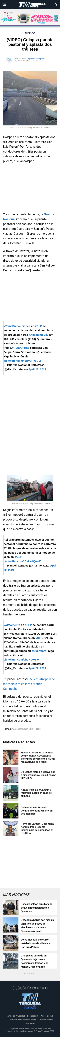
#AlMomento (12, 625)
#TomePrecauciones (17, 326)
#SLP (38, 326)
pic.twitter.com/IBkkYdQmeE (22, 561)
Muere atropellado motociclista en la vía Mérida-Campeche (29, 684)
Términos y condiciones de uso (22, 1020)
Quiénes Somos (46, 1020)
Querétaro (17, 729)
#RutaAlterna (20, 347)
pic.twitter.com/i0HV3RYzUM (22, 360)
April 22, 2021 (37, 369)
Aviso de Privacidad (16, 1016)
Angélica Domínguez (35, 59)
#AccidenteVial (38, 334)
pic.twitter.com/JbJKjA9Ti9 (21, 659)
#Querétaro (39, 650)
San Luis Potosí (32, 729)
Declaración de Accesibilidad (40, 1016)
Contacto (30, 1023)
